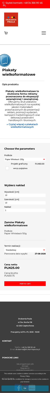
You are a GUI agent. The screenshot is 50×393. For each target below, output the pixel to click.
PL (4, 5)
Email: (25, 349)
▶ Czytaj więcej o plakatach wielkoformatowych (22, 125)
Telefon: (25, 347)
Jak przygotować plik (25, 364)
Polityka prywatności (25, 370)
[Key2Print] (11, 25)
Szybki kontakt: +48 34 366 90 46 (24, 3)
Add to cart (25, 284)
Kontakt (25, 366)
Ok (25, 388)
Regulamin (25, 368)
